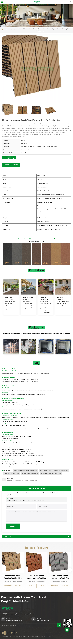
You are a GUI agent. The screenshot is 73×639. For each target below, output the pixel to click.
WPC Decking (27, 29)
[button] (69, 570)
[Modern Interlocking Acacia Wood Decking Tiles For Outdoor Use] (13, 562)
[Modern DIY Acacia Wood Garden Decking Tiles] (36, 562)
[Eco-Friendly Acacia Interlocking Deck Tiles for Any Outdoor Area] (60, 562)
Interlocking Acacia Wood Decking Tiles (25, 470)
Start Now (20, 601)
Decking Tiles (37, 29)
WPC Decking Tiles (45, 470)
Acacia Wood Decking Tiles (30, 473)
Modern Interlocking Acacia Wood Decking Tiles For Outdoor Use (25, 500)
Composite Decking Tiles (60, 470)
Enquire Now (8, 585)
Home (20, 29)
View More (18, 585)
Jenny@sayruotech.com (14, 620)
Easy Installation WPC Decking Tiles (51, 473)
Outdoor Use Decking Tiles (11, 473)
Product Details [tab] (11, 165)
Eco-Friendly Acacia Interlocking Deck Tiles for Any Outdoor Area (60, 577)
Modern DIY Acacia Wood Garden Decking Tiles (36, 577)
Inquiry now (8, 158)
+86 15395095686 (42, 620)
